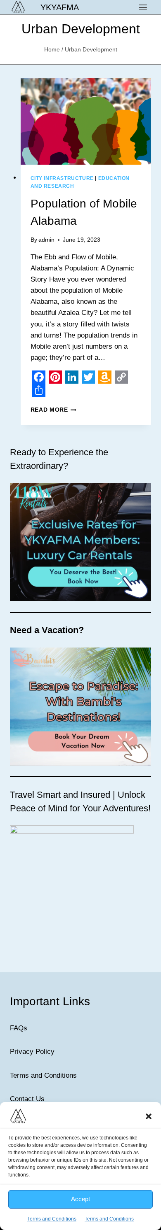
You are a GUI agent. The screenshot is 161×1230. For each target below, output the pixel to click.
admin (46, 240)
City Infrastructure (62, 178)
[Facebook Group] (58, 1166)
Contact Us (27, 1099)
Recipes (125, 1200)
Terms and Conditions (43, 1075)
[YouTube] (80, 1166)
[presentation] (86, 121)
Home (32, 1200)
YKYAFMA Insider (77, 1200)
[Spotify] (125, 1166)
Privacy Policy (32, 1051)
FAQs (18, 1028)
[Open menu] (142, 7)
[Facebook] (35, 1166)
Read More (54, 410)
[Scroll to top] (140, 1217)
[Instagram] (102, 1166)
